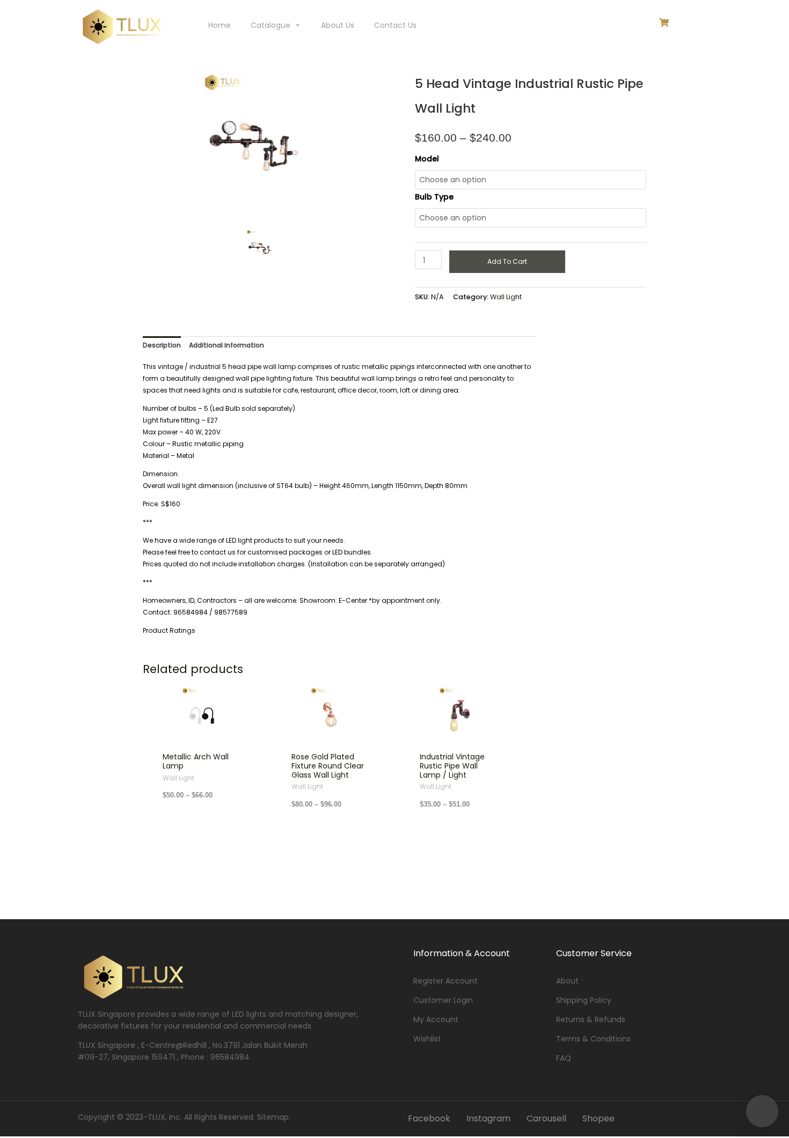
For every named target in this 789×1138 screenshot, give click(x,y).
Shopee (598, 1118)
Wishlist (427, 1038)
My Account (435, 1019)
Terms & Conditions (593, 1038)
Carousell (546, 1118)
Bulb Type (434, 196)
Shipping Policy (583, 1000)
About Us (337, 25)
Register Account (445, 981)
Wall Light (506, 296)
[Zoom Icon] (286, 147)
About (567, 981)
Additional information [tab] (226, 345)
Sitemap (273, 1117)
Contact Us (395, 25)
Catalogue (270, 25)
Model (427, 158)
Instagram (488, 1118)
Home (219, 25)
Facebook (429, 1118)
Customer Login (443, 1000)
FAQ (563, 1058)
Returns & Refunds (590, 1019)
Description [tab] (162, 345)
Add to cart (507, 261)
